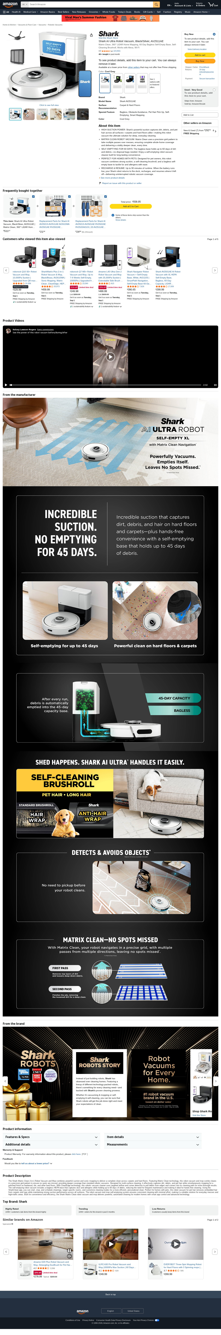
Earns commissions (45, 329)
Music (187, 12)
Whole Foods (108, 12)
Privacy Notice (88, 1320)
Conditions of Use (73, 1320)
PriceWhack (204, 67)
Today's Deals (124, 12)
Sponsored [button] (7, 1224)
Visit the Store (199, 1115)
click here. (76, 1154)
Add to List (188, 115)
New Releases (79, 12)
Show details (120, 220)
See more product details (113, 178)
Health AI (16, 12)
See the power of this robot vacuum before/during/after (40, 332)
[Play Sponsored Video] (110, 1244)
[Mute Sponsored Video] (69, 1256)
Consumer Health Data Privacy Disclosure (113, 1320)
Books (137, 12)
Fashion (167, 12)
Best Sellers (63, 12)
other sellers (134, 67)
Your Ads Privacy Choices (143, 1320)
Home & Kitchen (9, 25)
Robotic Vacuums (55, 25)
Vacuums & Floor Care (27, 25)
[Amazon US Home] (82, 1312)
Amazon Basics (47, 12)
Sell (158, 12)
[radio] (15, 114)
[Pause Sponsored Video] (69, 1251)
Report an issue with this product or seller (122, 183)
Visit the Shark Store (108, 38)
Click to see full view (49, 105)
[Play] (5, 385)
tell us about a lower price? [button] (35, 1163)
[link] (55, 206)
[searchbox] (91, 4)
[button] (6, 12)
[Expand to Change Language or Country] (171, 5)
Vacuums (42, 25)
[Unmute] (215, 385)
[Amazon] (10, 4)
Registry (178, 12)
